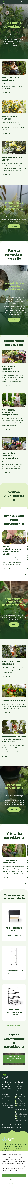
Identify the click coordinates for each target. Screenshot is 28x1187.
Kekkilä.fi (6, 2)
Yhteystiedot (19, 1086)
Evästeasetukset (14, 1179)
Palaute (17, 1084)
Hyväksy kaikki (14, 1175)
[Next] (25, 574)
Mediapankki (19, 1088)
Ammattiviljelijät (7, 1101)
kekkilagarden (21, 1096)
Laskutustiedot (7, 1088)
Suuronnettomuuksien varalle (11, 1127)
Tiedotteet (18, 1091)
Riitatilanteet (18, 1125)
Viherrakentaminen (8, 1099)
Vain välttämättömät (14, 1183)
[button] (22, 2)
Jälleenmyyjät (6, 1096)
